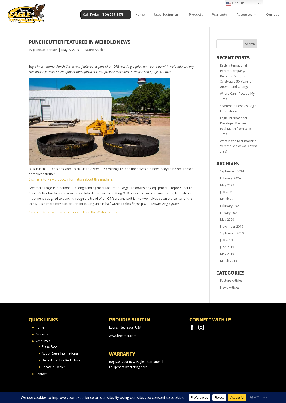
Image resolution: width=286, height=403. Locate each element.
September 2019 (232, 233)
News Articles (230, 287)
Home (140, 15)
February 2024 (230, 178)
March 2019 (228, 260)
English (237, 3)
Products (196, 15)
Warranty (219, 15)
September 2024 (232, 171)
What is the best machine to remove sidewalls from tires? (238, 146)
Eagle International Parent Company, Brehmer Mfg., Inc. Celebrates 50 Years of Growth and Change (236, 76)
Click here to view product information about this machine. (71, 179)
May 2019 (227, 254)
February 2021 (230, 206)
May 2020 (227, 219)
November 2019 (231, 226)
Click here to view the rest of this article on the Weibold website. (75, 212)
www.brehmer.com (123, 336)
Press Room (51, 346)
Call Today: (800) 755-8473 (103, 14)
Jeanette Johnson (45, 50)
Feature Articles (94, 50)
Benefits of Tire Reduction (61, 360)
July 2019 (226, 240)
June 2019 (227, 247)
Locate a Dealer (53, 367)
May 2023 (227, 185)
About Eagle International (60, 353)
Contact (272, 15)
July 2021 (226, 192)
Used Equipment (167, 15)
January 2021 (229, 212)
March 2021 (228, 199)
